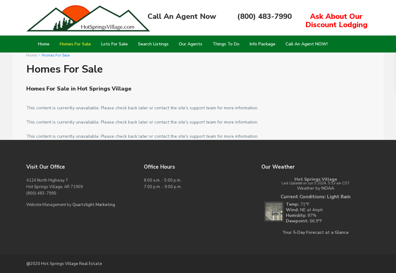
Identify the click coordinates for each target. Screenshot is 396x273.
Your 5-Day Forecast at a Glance (316, 232)
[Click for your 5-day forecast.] (272, 211)
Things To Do (226, 44)
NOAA (327, 188)
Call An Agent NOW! (307, 44)
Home (44, 44)
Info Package (262, 44)
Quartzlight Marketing (93, 205)
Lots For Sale (114, 44)
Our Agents (190, 44)
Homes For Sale (75, 44)
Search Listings (153, 44)
